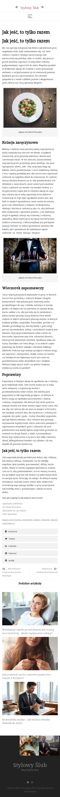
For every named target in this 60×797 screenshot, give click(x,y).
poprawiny (27, 519)
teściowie (45, 519)
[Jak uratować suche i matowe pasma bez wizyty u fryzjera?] (30, 653)
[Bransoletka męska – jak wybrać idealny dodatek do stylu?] (30, 698)
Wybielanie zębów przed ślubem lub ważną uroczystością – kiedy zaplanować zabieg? (28, 631)
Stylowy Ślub (30, 765)
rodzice (36, 519)
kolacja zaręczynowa (11, 519)
